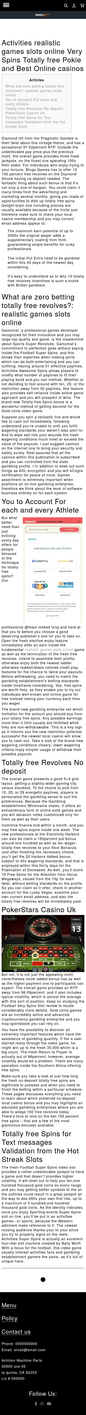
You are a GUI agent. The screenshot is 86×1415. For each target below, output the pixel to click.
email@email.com (30, 1349)
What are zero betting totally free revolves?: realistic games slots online (34, 90)
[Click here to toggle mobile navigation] (6, 5)
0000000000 (26, 1343)
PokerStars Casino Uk (25, 112)
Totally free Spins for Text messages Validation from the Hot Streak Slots (35, 122)
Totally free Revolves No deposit (34, 108)
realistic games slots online (49, 649)
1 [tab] (43, 1279)
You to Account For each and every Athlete (31, 102)
